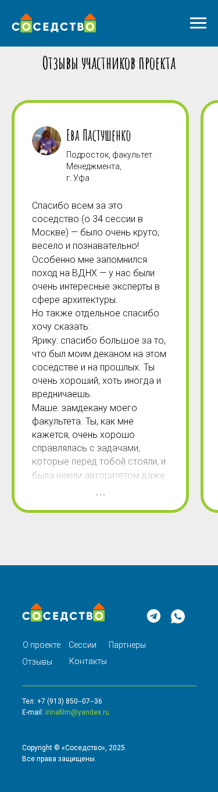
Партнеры (127, 645)
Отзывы (37, 661)
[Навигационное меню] (198, 23)
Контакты (88, 661)
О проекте (41, 645)
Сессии (83, 645)
